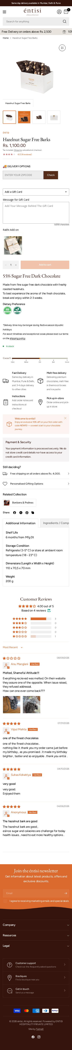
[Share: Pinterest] (27, 512)
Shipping (18, 150)
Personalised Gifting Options (26, 483)
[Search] (64, 21)
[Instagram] (39, 1037)
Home (6, 38)
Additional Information (20, 523)
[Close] (65, 418)
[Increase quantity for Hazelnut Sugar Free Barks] (16, 265)
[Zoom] (62, 48)
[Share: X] (20, 512)
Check (51, 175)
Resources (9, 935)
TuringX (40, 1029)
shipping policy (17, 338)
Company (9, 925)
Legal (6, 945)
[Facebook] (33, 1037)
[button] (20, 619)
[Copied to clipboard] (32, 512)
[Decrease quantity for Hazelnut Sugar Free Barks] (5, 265)
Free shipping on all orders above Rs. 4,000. (35, 473)
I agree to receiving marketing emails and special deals (39, 901)
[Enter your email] (65, 893)
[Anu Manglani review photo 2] (31, 704)
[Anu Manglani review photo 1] (11, 704)
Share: (6, 512)
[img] (11, 658)
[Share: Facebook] (14, 512)
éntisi (6, 133)
